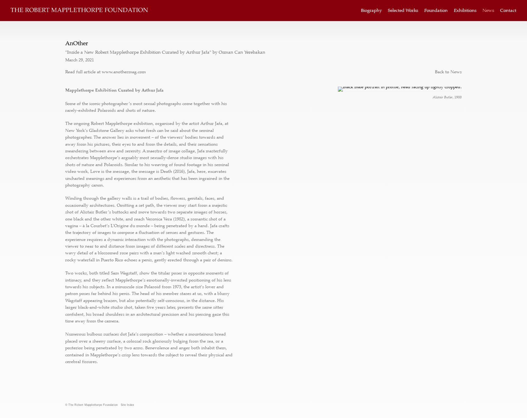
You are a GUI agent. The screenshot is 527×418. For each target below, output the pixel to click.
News (488, 10)
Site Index (127, 404)
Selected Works (403, 10)
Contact (508, 10)
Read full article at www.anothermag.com (105, 72)
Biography (371, 10)
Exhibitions (465, 10)
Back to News (448, 72)
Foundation (436, 10)
